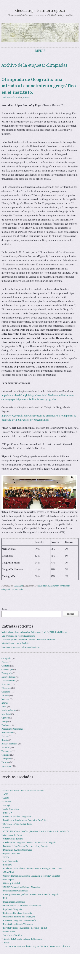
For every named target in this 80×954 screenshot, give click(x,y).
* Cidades (5, 827)
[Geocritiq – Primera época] (40, 32)
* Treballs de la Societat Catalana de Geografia (21, 938)
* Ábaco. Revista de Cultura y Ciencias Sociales (22, 790)
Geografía (18, 585)
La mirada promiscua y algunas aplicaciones (20, 646)
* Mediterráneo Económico (13, 901)
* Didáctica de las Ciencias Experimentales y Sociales (24, 845)
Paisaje (4, 721)
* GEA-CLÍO (7, 871)
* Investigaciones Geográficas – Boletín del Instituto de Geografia (30, 894)
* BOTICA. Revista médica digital (16, 823)
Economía (5, 684)
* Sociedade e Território (11, 935)
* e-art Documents (9, 860)
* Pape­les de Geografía (11, 909)
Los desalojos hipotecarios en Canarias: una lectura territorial (28, 639)
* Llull (4, 897)
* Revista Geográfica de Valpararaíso (17, 923)
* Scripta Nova (8, 931)
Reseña (4, 739)
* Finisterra (6, 864)
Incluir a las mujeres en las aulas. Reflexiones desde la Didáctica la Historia (34, 631)
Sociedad (5, 747)
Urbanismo (6, 765)
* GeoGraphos (8, 879)
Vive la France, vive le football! (15, 643)
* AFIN (5, 797)
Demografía (6, 673)
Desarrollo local (8, 676)
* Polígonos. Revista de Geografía (16, 912)
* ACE (4, 794)
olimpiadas (65, 585)
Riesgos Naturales (9, 743)
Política (4, 736)
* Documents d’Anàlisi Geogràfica (16, 849)
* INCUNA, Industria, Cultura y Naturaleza (20, 886)
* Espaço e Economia (10, 853)
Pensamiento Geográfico (12, 728)
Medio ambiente (8, 710)
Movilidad (6, 713)
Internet (4, 702)
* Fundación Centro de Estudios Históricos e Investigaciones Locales (31, 868)
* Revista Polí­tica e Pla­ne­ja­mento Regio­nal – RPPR (24, 927)
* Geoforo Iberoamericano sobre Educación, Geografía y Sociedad (30, 875)
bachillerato (53, 585)
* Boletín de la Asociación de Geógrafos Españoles (24, 820)
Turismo (5, 762)
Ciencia (4, 661)
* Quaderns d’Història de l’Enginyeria (18, 916)
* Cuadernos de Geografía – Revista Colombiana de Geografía (28, 842)
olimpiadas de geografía (12, 589)
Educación (6, 687)
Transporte (6, 758)
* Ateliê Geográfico (10, 808)
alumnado (42, 585)
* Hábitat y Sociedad (10, 883)
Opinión (5, 717)
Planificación (7, 732)
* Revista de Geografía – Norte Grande (18, 920)
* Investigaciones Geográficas (14, 890)
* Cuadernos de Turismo (12, 838)
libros (4, 706)
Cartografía (6, 658)
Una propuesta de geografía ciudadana (18, 635)
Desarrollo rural (8, 680)
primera (26, 97)
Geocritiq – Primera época (40, 10)
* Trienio (5, 942)
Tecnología (6, 750)
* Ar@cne (6, 801)
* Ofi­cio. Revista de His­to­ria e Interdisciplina (21, 905)
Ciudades (5, 665)
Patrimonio (6, 724)
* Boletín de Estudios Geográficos (16, 816)
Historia (5, 695)
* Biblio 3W (6, 812)
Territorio (5, 754)
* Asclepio (6, 805)
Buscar (4, 608)
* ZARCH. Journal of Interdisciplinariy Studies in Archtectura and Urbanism (35, 946)
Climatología (7, 669)
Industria (5, 698)
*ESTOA (5, 857)
